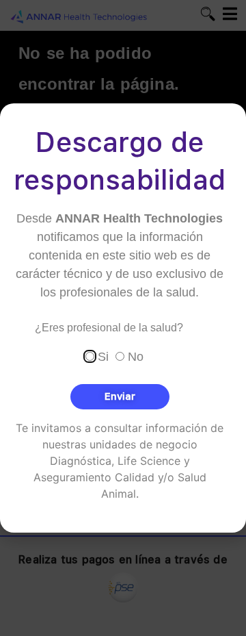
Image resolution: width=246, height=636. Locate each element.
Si (103, 357)
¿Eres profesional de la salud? (109, 327)
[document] (123, 318)
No (136, 357)
